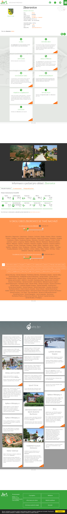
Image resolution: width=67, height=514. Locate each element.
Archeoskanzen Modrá (22, 291)
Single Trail (31, 271)
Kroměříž (34, 16)
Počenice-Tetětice (54, 243)
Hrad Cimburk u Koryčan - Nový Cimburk (32, 289)
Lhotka (58, 240)
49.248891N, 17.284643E (37, 17)
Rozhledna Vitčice (11, 278)
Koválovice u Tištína (13, 240)
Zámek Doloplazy (42, 285)
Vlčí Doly (52, 249)
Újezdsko (26, 249)
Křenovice (35, 240)
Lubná (15, 242)
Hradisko (14, 238)
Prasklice (29, 245)
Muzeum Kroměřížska (14, 282)
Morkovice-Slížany (54, 242)
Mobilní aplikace (50, 500)
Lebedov (47, 240)
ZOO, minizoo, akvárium (12, 264)
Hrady (26, 268)
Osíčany (20, 243)
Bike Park (24, 271)
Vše (3, 264)
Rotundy (58, 268)
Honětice (59, 236)
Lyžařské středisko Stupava (28, 285)
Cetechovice (23, 236)
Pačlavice (26, 243)
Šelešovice (45, 245)
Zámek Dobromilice (39, 287)
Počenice (45, 243)
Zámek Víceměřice (55, 284)
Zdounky (30, 251)
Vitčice (47, 249)
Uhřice (21, 249)
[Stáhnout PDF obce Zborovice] (62, 34)
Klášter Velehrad (10, 291)
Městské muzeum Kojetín (50, 282)
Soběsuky (14, 247)
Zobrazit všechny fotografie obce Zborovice (33, 179)
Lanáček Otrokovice (52, 287)
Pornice (16, 245)
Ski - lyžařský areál (37, 264)
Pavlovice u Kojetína (36, 243)
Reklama (50, 495)
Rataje (35, 245)
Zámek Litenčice (32, 278)
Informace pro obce (32, 500)
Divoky (43, 236)
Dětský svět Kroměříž (14, 280)
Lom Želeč (24, 292)
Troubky (58, 247)
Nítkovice (14, 243)
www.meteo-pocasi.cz (35, 212)
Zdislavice (24, 251)
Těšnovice (46, 247)
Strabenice (26, 247)
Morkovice (45, 242)
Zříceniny (38, 268)
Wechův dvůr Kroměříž (51, 280)
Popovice (10, 245)
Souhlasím (60, 511)
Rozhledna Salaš (23, 284)
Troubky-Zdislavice (12, 249)
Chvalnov (30, 236)
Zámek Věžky (57, 275)
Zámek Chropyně (43, 284)
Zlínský (33, 13)
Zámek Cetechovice (54, 278)
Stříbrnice (33, 247)
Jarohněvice (21, 238)
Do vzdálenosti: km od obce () (26, 254)
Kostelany (53, 238)
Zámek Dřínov (53, 276)
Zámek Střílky (33, 284)
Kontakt (50, 505)
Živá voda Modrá (33, 292)
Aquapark (22, 264)
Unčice (32, 249)
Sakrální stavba (55, 271)
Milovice (38, 242)
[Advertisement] (33, 133)
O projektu (32, 495)
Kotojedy (59, 238)
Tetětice (52, 247)
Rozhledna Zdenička (33, 275)
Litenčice (9, 242)
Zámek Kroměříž (27, 282)
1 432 (33, 24)
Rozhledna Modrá (14, 289)
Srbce (20, 247)
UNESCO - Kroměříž (27, 280)
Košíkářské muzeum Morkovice (29, 276)
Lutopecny (21, 242)
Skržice (51, 245)
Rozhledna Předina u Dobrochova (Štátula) (24, 296)
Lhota (53, 240)
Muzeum (38, 271)
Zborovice (30, 7)
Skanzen (46, 264)
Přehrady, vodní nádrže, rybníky (57, 264)
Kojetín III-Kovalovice (43, 238)
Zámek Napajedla (30, 294)
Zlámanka (37, 251)
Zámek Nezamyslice (11, 284)
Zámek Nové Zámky (51, 289)
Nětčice (8, 243)
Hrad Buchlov (52, 285)
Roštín (39, 245)
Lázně (9, 271)
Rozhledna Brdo (39, 280)
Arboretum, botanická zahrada (9, 268)
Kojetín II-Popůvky (31, 238)
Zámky (32, 268)
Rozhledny (20, 268)
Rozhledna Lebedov (46, 275)
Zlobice (43, 251)
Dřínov (53, 236)
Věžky (42, 249)
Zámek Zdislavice (21, 275)
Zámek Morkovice (14, 276)
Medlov (12, 31)
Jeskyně (63, 268)
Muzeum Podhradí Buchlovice (47, 292)
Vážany (37, 249)
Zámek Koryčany (15, 292)
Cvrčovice (37, 236)
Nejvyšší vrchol (16, 271)
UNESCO (29, 264)
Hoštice (8, 238)
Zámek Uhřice (22, 278)
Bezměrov (8, 236)
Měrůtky (32, 242)
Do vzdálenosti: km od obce (28, 226)
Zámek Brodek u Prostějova (33, 298)
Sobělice (8, 247)
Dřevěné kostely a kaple (47, 268)
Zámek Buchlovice (18, 294)
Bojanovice (16, 236)
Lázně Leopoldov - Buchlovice (44, 294)
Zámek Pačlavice (43, 278)
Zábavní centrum (46, 271)
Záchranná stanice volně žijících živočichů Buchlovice (45, 291)
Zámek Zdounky (10, 275)
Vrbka (57, 249)
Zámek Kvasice (14, 285)
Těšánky (39, 247)
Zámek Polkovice (28, 287)
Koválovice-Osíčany (25, 240)
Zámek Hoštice (43, 276)
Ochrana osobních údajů (32, 505)
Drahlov (48, 236)
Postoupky (22, 245)
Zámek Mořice (37, 282)
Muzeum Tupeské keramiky (46, 296)
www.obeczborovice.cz (37, 27)
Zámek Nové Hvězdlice (15, 287)
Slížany (57, 245)
